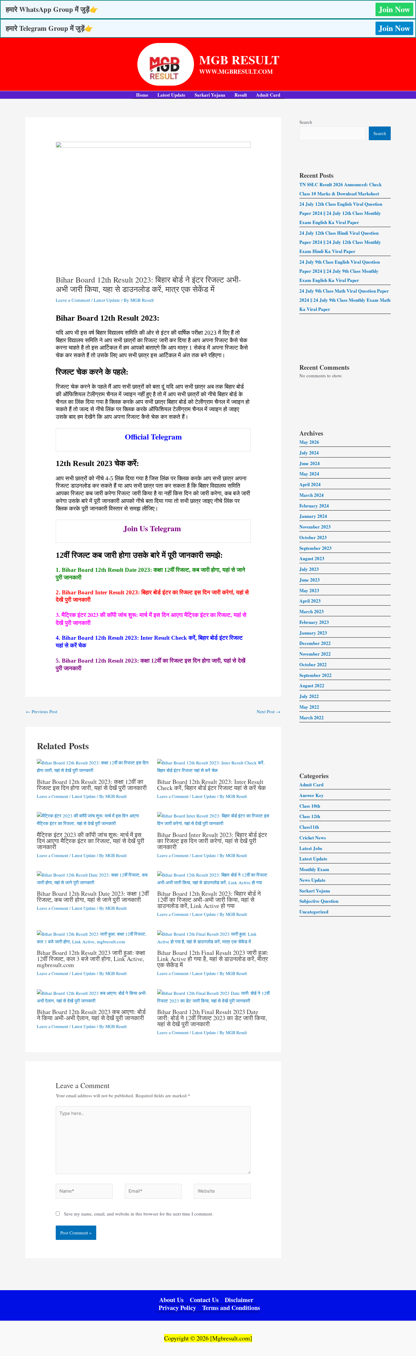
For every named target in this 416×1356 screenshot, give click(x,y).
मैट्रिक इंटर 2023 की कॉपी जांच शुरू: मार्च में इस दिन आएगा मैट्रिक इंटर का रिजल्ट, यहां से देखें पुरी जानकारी (90, 841)
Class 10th (309, 806)
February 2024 (314, 505)
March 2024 (311, 495)
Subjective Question (318, 901)
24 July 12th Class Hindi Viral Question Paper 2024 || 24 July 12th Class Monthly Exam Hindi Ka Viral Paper (340, 242)
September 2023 (315, 548)
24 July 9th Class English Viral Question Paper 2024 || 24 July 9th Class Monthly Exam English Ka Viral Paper (339, 270)
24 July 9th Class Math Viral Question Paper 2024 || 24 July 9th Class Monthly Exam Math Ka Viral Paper (344, 299)
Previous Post (41, 711)
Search (305, 122)
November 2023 (315, 526)
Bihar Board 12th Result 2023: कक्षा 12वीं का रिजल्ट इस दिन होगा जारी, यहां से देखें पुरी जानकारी (92, 785)
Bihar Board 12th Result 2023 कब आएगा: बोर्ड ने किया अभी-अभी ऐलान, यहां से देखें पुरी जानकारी (91, 1015)
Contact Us (204, 1300)
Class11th (309, 827)
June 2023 (309, 579)
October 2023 (313, 537)
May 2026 (309, 442)
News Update (312, 880)
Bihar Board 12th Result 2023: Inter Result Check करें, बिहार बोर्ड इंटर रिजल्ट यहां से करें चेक (211, 785)
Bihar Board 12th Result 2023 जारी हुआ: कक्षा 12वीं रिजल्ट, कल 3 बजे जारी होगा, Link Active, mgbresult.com (91, 958)
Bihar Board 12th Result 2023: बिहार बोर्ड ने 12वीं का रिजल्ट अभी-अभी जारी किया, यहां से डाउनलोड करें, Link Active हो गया (209, 899)
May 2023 (309, 590)
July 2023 (309, 569)
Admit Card (268, 94)
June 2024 (309, 463)
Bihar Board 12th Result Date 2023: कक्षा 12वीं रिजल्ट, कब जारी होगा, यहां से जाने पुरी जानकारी (93, 896)
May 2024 (309, 473)
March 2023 (311, 611)
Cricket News (312, 837)
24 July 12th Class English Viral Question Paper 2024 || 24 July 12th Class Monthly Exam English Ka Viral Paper (340, 213)
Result (240, 94)
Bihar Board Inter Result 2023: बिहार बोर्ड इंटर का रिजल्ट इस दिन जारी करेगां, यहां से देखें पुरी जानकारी (212, 841)
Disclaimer (239, 1300)
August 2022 (311, 685)
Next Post (268, 711)
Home (142, 94)
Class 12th (309, 816)
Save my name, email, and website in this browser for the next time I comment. (138, 1214)
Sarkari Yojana (210, 94)
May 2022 (309, 706)
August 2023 (311, 558)
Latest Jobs (310, 848)
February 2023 (314, 622)
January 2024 (313, 516)
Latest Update (171, 94)
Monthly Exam (314, 869)
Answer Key (311, 795)
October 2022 (313, 664)
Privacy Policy (177, 1308)
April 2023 (310, 600)
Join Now (394, 9)
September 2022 (315, 675)
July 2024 (309, 452)
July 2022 (309, 696)
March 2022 (311, 717)
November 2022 (315, 653)
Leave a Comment (73, 300)
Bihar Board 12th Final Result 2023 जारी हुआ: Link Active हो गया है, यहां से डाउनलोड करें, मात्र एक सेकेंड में (213, 958)
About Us (171, 1300)
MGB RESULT (239, 60)
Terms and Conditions (231, 1308)
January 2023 (313, 632)
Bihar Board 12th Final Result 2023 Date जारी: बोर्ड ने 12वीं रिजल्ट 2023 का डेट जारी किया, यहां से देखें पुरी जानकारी (212, 1018)
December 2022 (315, 643)
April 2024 (310, 484)
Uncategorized (313, 911)
